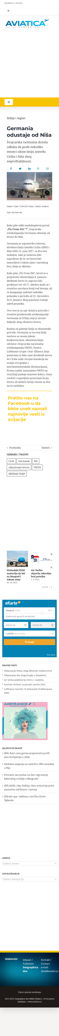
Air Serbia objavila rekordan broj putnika (41, 573)
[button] (7, 567)
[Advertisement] (29, 63)
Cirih (11, 461)
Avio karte (51, 654)
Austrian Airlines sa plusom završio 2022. (25, 684)
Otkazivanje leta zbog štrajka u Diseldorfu (25, 675)
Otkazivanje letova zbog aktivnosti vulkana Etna (28, 670)
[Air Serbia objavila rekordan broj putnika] (41, 552)
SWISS (37, 467)
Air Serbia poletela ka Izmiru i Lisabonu (24, 679)
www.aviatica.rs (35, 1001)
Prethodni (15, 447)
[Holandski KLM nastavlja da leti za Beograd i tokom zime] (17, 552)
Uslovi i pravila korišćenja (29, 992)
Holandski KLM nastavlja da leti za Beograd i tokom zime (16, 574)
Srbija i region (16, 118)
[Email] (47, 169)
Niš (36, 461)
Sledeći (45, 447)
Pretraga (29, 642)
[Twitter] (20, 169)
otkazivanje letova (18, 467)
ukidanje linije (16, 473)
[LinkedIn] (29, 169)
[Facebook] (11, 169)
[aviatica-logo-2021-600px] (27, 19)
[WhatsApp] (38, 169)
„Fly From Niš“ (16, 229)
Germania (24, 461)
